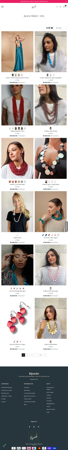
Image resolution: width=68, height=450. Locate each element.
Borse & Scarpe (51, 409)
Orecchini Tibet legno (50, 238)
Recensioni (27, 390)
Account (3, 401)
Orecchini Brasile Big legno (17, 291)
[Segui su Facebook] (29, 427)
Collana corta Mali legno (17, 184)
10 (40, 355)
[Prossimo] (44, 355)
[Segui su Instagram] (34, 427)
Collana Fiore (17, 238)
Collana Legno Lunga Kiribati (50, 184)
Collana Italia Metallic (50, 344)
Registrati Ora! (34, 379)
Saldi (48, 412)
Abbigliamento (50, 403)
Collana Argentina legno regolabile (51, 78)
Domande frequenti (6, 387)
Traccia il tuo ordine (6, 390)
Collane (49, 395)
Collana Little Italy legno (50, 291)
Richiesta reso (5, 393)
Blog (25, 404)
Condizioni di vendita (29, 401)
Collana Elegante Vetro (17, 131)
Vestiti (48, 406)
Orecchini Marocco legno (17, 344)
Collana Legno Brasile (50, 131)
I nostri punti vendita (29, 393)
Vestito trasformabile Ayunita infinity (17, 78)
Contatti (3, 399)
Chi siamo (26, 387)
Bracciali (49, 398)
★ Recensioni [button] (66, 226)
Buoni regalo (50, 392)
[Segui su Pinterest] (38, 427)
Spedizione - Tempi (6, 396)
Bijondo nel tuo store (29, 396)
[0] (64, 7)
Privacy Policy (27, 399)
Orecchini (49, 401)
